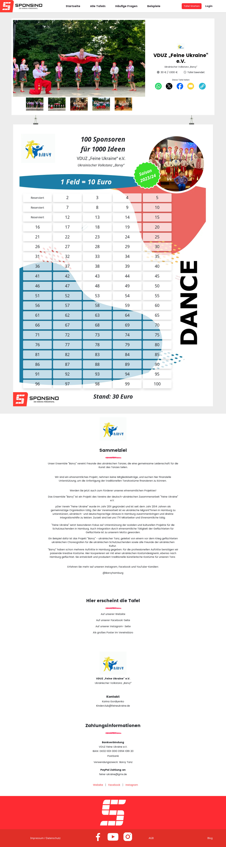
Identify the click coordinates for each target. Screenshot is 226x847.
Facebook (114, 785)
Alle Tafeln (97, 6)
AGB (151, 838)
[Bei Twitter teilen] (169, 86)
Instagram (131, 785)
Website (98, 785)
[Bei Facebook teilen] (180, 86)
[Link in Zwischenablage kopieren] (202, 86)
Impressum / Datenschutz (45, 838)
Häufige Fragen (126, 6)
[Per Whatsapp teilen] (158, 86)
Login (208, 6)
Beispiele (153, 6)
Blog (210, 838)
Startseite (73, 6)
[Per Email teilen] (190, 86)
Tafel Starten (192, 6)
